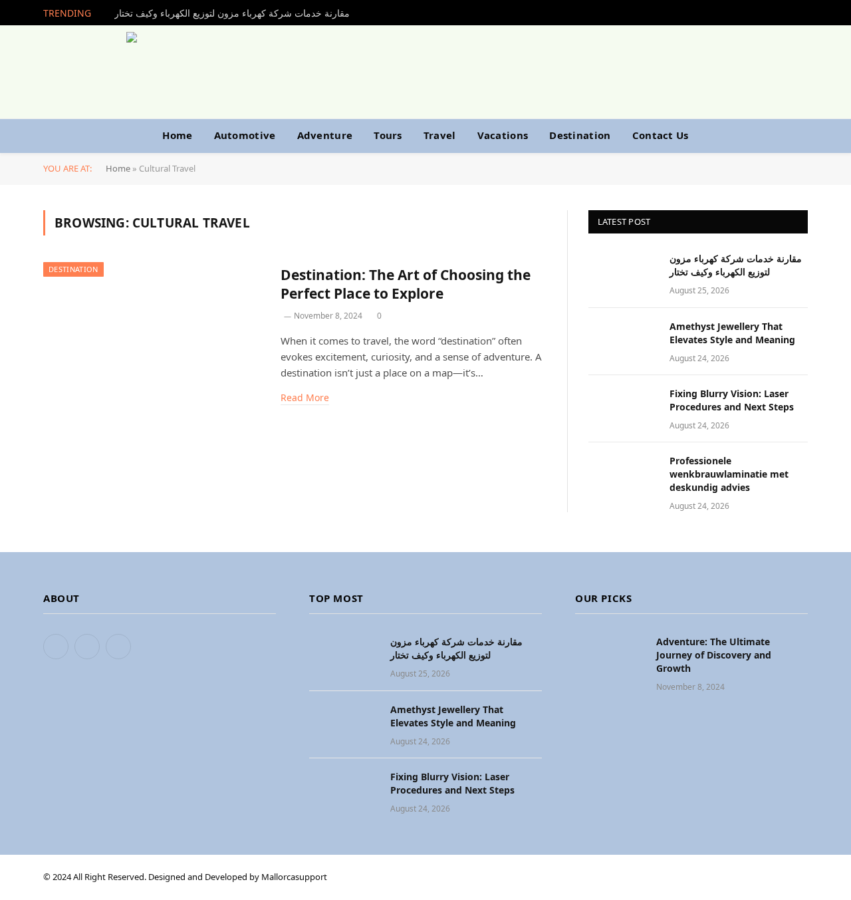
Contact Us (660, 135)
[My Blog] (425, 71)
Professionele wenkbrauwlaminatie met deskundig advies (729, 474)
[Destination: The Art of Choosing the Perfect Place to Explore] (153, 332)
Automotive (245, 135)
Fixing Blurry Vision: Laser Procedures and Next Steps (731, 400)
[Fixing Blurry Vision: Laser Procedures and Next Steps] (623, 409)
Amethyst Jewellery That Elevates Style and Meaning (732, 333)
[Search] (796, 135)
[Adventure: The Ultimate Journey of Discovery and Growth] (609, 657)
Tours (388, 135)
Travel (440, 135)
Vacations (503, 135)
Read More (305, 397)
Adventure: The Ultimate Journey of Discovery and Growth (713, 655)
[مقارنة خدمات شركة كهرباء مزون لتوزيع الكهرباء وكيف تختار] (623, 274)
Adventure (325, 135)
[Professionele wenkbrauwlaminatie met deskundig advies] (623, 476)
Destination (579, 135)
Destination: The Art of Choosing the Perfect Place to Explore (406, 284)
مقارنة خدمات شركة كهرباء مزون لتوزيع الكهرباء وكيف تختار (232, 13)
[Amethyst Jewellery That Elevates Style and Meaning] (623, 342)
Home (177, 135)
